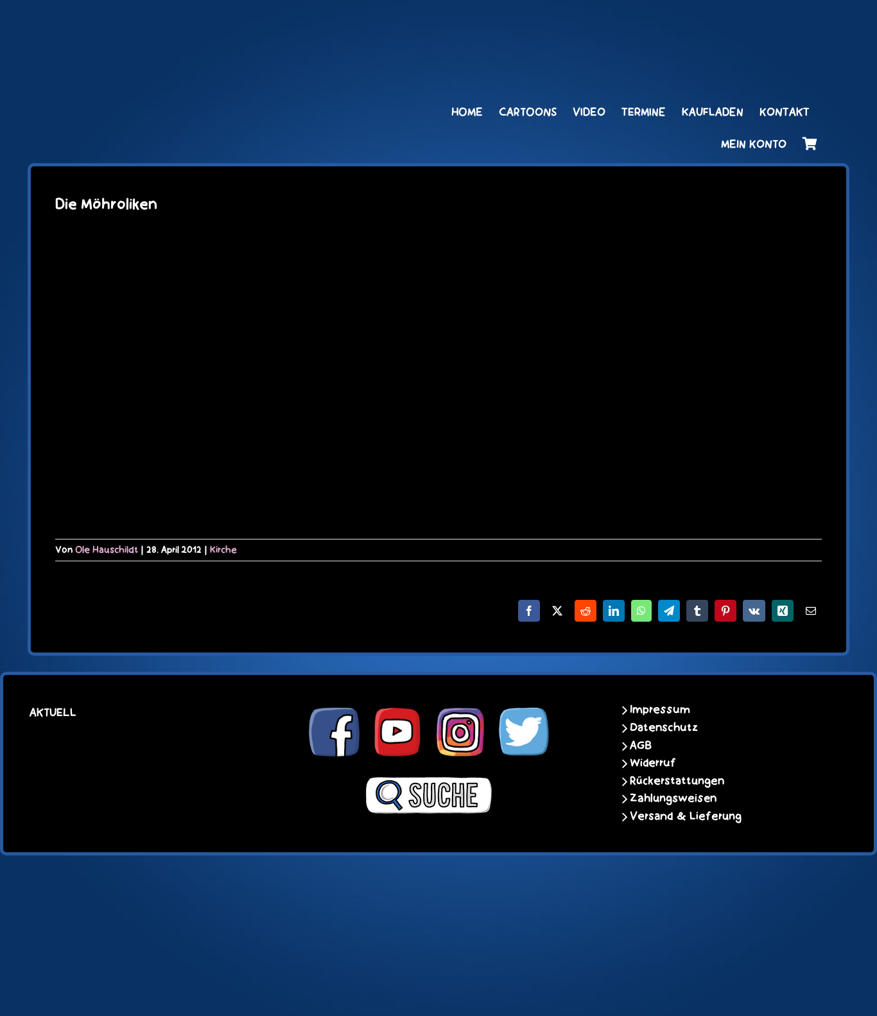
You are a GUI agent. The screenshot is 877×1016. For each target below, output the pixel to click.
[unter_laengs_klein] (769, 24)
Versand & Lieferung (686, 816)
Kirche (223, 550)
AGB (641, 746)
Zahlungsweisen (673, 798)
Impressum (660, 710)
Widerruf (653, 763)
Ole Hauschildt (106, 550)
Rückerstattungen (677, 781)
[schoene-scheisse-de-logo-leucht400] (188, 24)
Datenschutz (664, 728)
